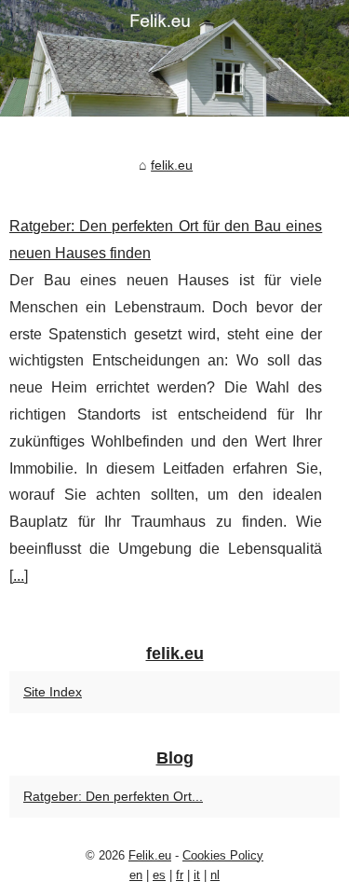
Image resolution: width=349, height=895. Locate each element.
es (159, 875)
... (18, 576)
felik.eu (172, 165)
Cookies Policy (222, 855)
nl (215, 875)
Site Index (52, 691)
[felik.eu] (174, 58)
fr (179, 875)
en (135, 875)
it (197, 875)
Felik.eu (149, 855)
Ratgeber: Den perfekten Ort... (113, 796)
